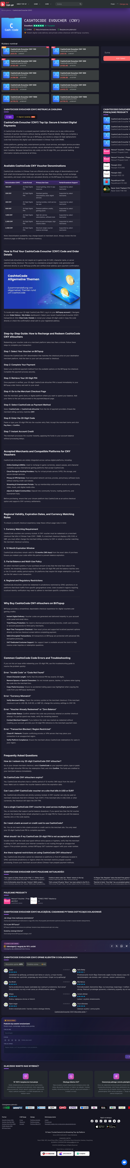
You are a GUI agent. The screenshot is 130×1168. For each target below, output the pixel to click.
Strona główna (6, 10)
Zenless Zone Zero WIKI (9, 1124)
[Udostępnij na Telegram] (126, 946)
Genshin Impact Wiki (8, 1120)
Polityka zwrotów (35, 1120)
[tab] (9, 117)
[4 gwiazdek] (15, 1040)
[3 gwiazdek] (12, 1040)
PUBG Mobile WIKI (7, 1126)
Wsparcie (22, 1122)
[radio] (10, 972)
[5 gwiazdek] (19, 1040)
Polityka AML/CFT (35, 1124)
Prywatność (48, 1122)
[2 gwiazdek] (8, 1040)
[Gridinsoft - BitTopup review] (65, 1153)
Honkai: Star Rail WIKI (8, 1122)
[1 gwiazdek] (5, 1040)
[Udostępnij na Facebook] (112, 946)
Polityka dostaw (34, 1122)
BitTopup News (6, 1128)
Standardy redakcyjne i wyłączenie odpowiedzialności (60, 1124)
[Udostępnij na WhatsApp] (122, 946)
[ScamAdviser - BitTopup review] (48, 1153)
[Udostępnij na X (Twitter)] (117, 946)
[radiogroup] (13, 972)
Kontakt (22, 1124)
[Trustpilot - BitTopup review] (82, 1153)
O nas (21, 1120)
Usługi (46, 1120)
